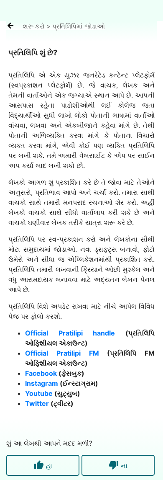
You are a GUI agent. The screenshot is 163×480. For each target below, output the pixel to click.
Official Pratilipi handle (70, 333)
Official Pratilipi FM (62, 353)
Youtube (39, 393)
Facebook (41, 373)
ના (118, 465)
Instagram (41, 383)
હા (43, 465)
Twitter (37, 403)
